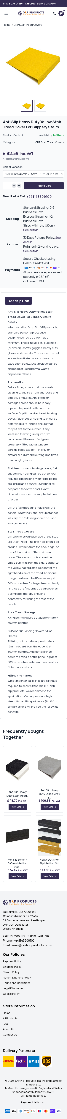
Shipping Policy (12, 966)
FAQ (5, 1023)
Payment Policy (12, 961)
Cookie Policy (11, 993)
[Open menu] (6, 13)
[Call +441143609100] (54, 13)
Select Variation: (13, 167)
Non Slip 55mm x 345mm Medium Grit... (17, 863)
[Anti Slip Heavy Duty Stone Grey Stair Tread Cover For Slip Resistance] (49, 767)
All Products (10, 1018)
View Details (18, 806)
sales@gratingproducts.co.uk (31, 945)
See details (31, 230)
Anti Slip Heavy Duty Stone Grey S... (49, 793)
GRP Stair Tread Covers (28, 24)
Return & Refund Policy (17, 977)
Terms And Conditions (17, 983)
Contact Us (10, 1034)
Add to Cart (44, 185)
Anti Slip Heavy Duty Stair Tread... (17, 793)
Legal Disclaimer (13, 988)
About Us (9, 1029)
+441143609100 (39, 196)
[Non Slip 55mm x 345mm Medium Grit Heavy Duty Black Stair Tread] (17, 837)
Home (6, 24)
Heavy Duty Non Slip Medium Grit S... (50, 863)
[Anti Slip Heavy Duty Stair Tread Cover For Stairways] (17, 767)
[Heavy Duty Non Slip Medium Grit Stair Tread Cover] (49, 837)
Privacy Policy (11, 972)
